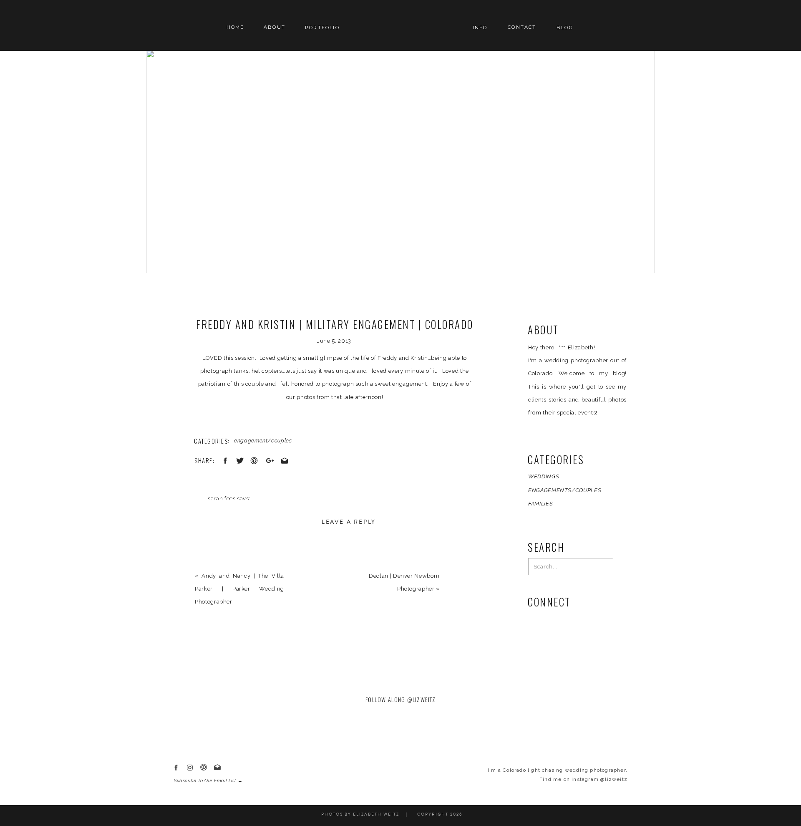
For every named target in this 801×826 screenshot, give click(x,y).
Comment (210, 559)
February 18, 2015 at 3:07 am (248, 511)
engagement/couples (263, 440)
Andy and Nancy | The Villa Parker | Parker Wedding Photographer (239, 589)
